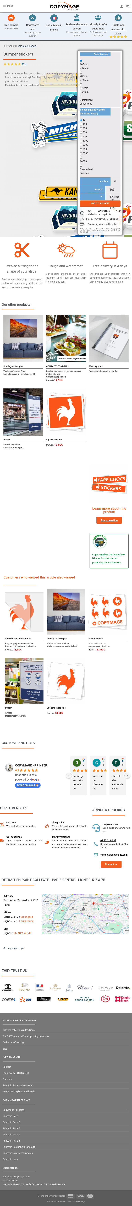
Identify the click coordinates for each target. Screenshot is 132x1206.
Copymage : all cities (13, 1109)
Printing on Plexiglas (13, 366)
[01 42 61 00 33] (96, 844)
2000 (85, 144)
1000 (85, 140)
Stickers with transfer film (18, 638)
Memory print (95, 366)
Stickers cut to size (56, 707)
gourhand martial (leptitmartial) (83, 761)
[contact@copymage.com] (96, 855)
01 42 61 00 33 (108, 840)
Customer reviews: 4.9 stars (118, 29)
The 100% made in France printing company (26, 1036)
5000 (85, 153)
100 (85, 124)
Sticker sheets (96, 638)
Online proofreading (13, 1042)
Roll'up (6, 439)
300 (85, 132)
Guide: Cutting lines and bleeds (19, 1091)
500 (85, 136)
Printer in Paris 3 (11, 1128)
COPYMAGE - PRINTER (31, 765)
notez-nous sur (26, 785)
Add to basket (100, 203)
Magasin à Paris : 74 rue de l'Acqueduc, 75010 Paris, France (34, 1184)
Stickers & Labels (27, 46)
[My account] (122, 6)
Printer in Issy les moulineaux (18, 1153)
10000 (83, 161)
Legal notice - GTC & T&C (16, 1073)
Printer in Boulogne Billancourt (19, 1147)
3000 (85, 149)
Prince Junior (122, 761)
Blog (5, 1048)
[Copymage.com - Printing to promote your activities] (64, 6)
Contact (7, 1066)
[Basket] (127, 6)
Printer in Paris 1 (11, 1140)
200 (85, 128)
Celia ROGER (103, 761)
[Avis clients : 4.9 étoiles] (118, 17)
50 (84, 119)
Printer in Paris (10, 1116)
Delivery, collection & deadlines (19, 1030)
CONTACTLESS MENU (57, 366)
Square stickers (54, 439)
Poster (8, 707)
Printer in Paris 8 (11, 1122)
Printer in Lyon (10, 1159)
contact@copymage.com (114, 854)
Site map (7, 1079)
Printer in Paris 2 (11, 1134)
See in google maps (13, 948)
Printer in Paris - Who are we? (18, 1085)
